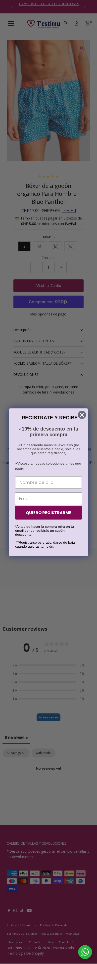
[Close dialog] (82, 414)
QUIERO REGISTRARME (48, 513)
